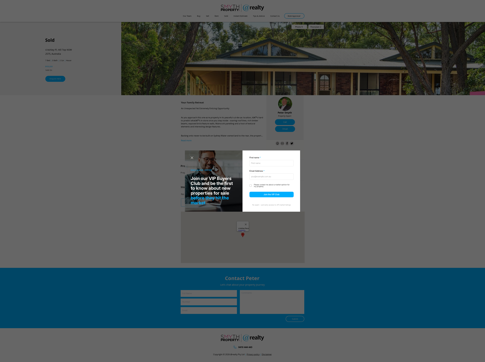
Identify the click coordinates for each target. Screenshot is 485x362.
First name (254, 158)
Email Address (256, 171)
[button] (192, 158)
